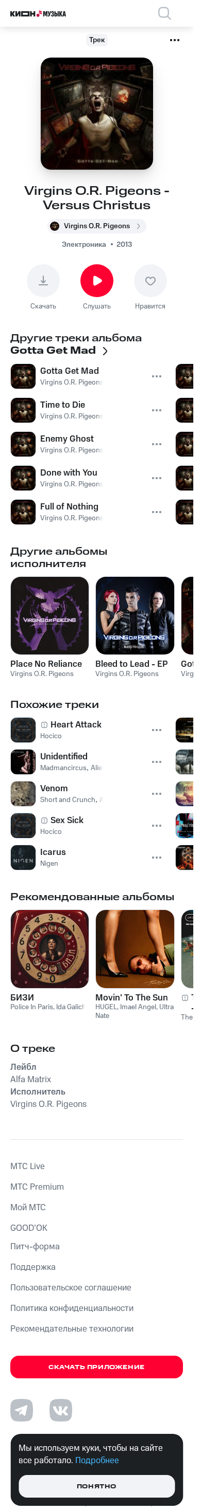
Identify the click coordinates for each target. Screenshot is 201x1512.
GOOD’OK (28, 1228)
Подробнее (97, 1460)
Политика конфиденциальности (71, 1308)
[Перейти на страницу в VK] (60, 1410)
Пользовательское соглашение (70, 1288)
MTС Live (27, 1166)
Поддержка (33, 1267)
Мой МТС (28, 1207)
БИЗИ (22, 998)
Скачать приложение (96, 1367)
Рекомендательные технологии (71, 1329)
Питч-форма (35, 1247)
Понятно (96, 1486)
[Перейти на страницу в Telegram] (21, 1410)
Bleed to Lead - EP (131, 664)
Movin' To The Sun (131, 998)
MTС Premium (37, 1187)
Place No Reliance (46, 664)
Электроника (84, 245)
